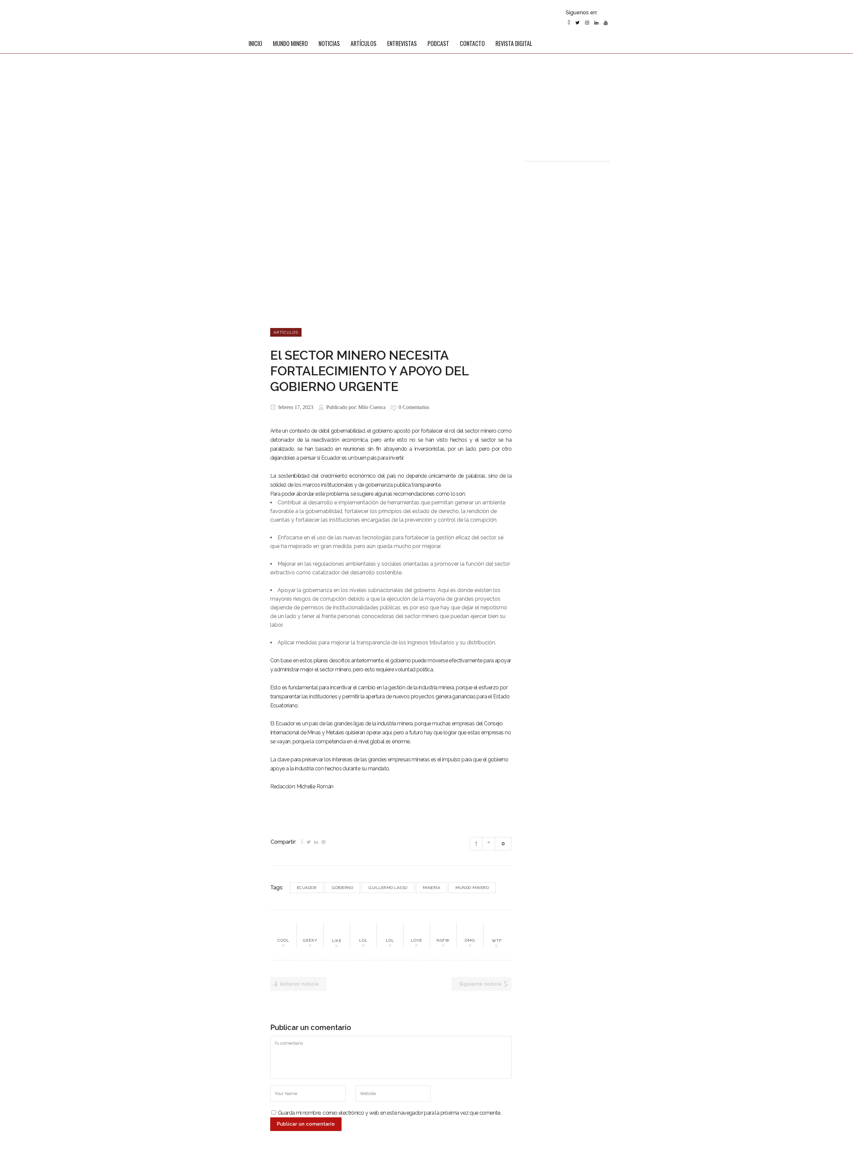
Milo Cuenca (372, 407)
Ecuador (307, 887)
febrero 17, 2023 (295, 407)
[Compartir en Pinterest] (324, 841)
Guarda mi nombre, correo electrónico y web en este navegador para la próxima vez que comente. (389, 1113)
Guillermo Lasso (388, 887)
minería (431, 887)
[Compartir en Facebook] (302, 841)
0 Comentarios (414, 407)
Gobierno (342, 887)
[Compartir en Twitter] (309, 841)
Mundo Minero (472, 887)
